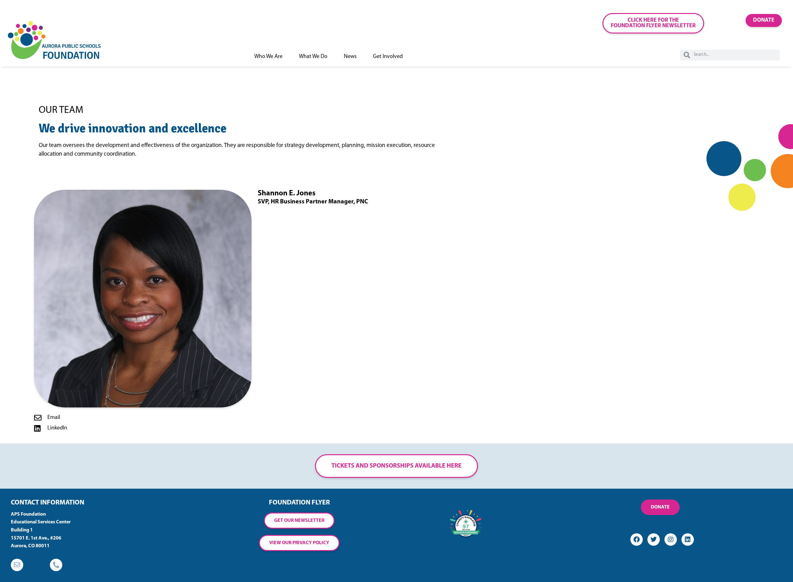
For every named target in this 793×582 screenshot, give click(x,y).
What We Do (313, 57)
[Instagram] (670, 539)
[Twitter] (653, 539)
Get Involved (388, 57)
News (350, 57)
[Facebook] (636, 539)
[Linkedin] (687, 539)
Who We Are (268, 57)
